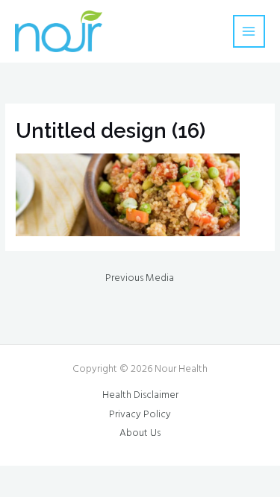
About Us (140, 433)
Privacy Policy (140, 414)
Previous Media (139, 278)
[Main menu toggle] (249, 31)
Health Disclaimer (140, 395)
